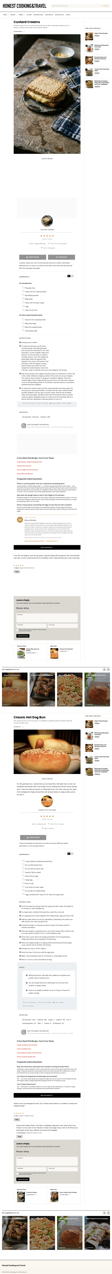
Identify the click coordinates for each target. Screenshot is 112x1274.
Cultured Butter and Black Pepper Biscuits (29, 462)
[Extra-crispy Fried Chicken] (42, 690)
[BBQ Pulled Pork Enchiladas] (97, 1233)
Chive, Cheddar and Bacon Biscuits (27, 469)
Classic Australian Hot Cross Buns (27, 1045)
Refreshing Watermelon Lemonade (101, 46)
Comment (20, 614)
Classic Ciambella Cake (24, 1049)
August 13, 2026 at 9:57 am (26, 1115)
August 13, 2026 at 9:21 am (27, 568)
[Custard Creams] (30, 1195)
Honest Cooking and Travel (13, 1265)
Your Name (20, 624)
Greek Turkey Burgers (101, 33)
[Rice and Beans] (70, 690)
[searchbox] (76, 6)
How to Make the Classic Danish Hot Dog (29, 1052)
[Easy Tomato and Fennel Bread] (97, 690)
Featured (97, 35)
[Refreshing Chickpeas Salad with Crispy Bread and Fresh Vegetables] (89, 84)
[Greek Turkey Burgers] (89, 36)
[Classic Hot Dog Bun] (63, 652)
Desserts (97, 61)
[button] (47, 547)
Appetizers (97, 86)
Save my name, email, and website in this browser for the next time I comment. (32, 630)
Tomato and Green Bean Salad (101, 69)
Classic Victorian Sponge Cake (26, 1056)
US (72, 276)
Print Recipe (34, 257)
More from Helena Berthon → (35, 541)
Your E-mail (51, 624)
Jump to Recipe (47, 158)
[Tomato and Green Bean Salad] (89, 72)
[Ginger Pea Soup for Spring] (30, 652)
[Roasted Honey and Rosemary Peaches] (89, 60)
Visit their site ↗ (53, 541)
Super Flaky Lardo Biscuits (25, 473)
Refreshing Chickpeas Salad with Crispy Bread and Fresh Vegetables (101, 82)
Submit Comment (23, 636)
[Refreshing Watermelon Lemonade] (89, 48)
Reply (17, 571)
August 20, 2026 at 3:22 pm (34, 1132)
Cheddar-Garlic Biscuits (24, 465)
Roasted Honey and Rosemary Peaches (100, 58)
